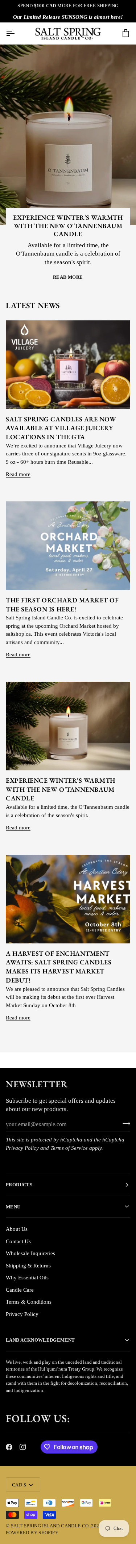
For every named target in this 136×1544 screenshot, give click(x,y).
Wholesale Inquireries (30, 1253)
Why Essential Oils (27, 1277)
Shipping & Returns (28, 1266)
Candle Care (20, 1290)
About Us (17, 1229)
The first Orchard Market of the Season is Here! (62, 604)
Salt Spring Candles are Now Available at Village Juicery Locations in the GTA (61, 428)
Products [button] (19, 1184)
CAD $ (19, 1485)
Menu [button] (13, 1206)
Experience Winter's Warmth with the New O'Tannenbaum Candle (68, 225)
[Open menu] (17, 33)
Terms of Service (69, 1148)
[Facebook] (9, 1447)
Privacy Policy (22, 1148)
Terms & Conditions (28, 1302)
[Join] (124, 1123)
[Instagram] (23, 1447)
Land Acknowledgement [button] (40, 1340)
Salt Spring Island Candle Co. (50, 1525)
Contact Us (18, 1241)
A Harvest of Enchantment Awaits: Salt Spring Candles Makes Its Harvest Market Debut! (59, 966)
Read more (68, 277)
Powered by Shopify (32, 1532)
